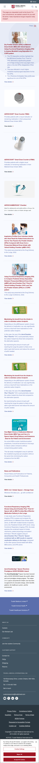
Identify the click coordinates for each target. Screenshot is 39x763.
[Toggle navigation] (4, 6)
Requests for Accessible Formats (19, 722)
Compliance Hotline (25, 711)
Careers (4, 628)
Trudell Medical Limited (18, 601)
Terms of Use (18, 715)
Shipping (5, 663)
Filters (31, 26)
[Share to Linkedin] (12, 698)
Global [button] (34, 2)
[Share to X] (8, 698)
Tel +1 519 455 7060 (10, 685)
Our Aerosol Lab (7, 632)
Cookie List (12, 726)
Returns (4, 667)
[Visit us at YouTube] (4, 698)
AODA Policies (19, 718)
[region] (19, 751)
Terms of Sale (29, 715)
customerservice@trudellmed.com (14, 694)
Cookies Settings (24, 726)
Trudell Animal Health (18, 606)
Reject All (19, 754)
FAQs (4, 659)
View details (8, 82)
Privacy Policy (11, 711)
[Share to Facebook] (16, 698)
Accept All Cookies (19, 759)
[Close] (37, 11)
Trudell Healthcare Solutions (18, 610)
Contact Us (5, 656)
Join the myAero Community (11, 644)
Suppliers (8, 715)
